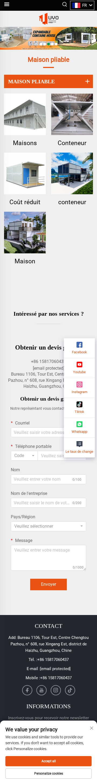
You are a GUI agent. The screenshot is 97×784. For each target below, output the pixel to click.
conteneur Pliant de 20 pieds (72, 202)
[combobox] (24, 456)
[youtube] (41, 690)
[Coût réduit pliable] (25, 173)
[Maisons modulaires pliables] (25, 114)
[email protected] (48, 368)
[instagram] (56, 690)
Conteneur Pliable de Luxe (72, 143)
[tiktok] (70, 690)
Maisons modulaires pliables (25, 143)
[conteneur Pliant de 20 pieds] (72, 173)
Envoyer (48, 584)
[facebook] (27, 690)
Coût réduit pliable (24, 202)
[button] (41, 44)
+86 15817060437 (53, 659)
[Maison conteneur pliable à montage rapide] (25, 232)
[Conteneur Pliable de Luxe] (72, 114)
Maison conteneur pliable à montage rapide (25, 261)
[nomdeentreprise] (48, 19)
